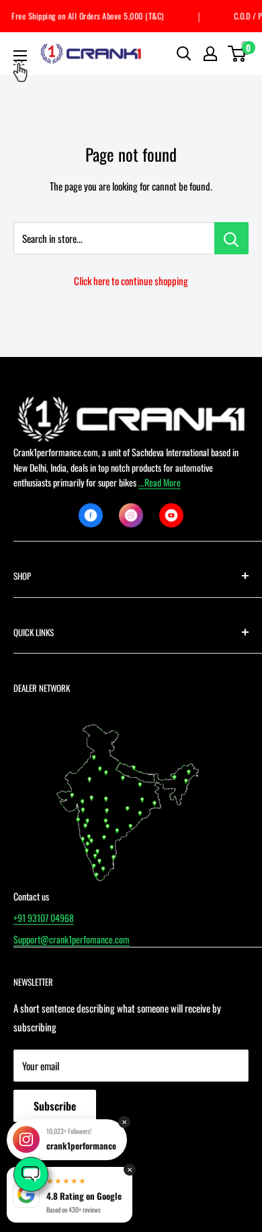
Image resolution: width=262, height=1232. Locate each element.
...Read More (159, 482)
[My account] (210, 53)
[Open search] (184, 53)
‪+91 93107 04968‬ (43, 918)
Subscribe (55, 1106)
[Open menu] (20, 55)
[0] (237, 54)
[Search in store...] (231, 238)
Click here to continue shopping (131, 280)
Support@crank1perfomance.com (71, 939)
